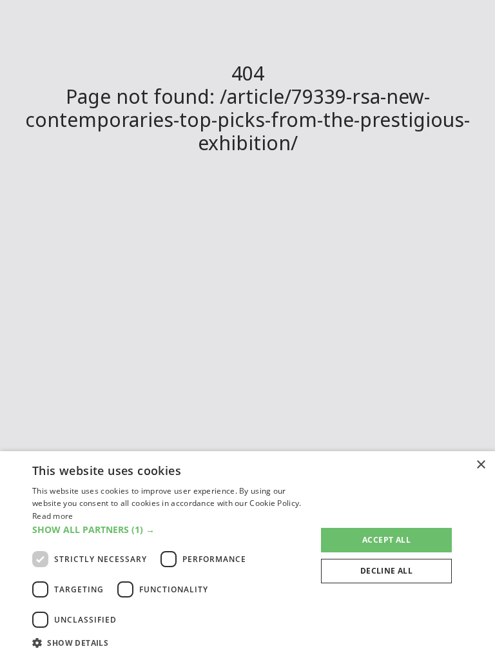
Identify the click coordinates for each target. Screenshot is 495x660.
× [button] (480, 465)
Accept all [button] (386, 539)
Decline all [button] (386, 570)
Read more (52, 515)
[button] (170, 529)
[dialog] (247, 555)
